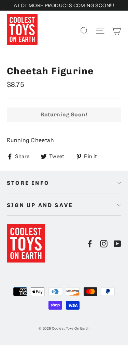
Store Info (28, 183)
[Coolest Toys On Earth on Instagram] (104, 243)
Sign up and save (40, 205)
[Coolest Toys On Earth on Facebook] (90, 243)
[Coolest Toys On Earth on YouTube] (117, 243)
